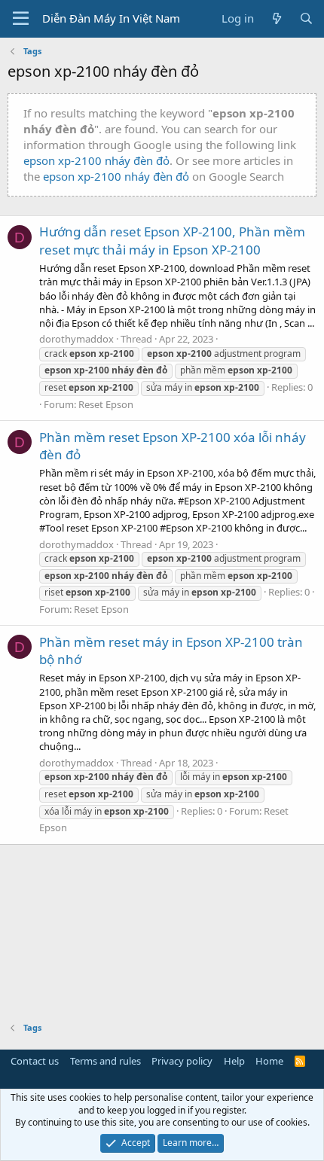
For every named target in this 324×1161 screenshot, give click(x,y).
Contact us (35, 1061)
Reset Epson (105, 404)
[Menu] (20, 19)
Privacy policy (181, 1061)
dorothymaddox (76, 339)
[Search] (306, 18)
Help (234, 1061)
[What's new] (276, 18)
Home (269, 1061)
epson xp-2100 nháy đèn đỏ (96, 160)
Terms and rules (105, 1061)
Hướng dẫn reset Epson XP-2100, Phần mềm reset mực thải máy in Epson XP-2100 (172, 240)
